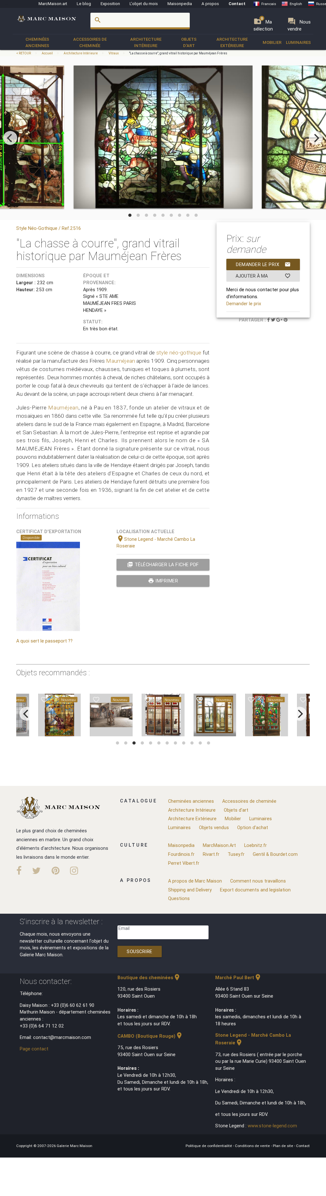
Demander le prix (263, 264)
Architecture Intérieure (145, 42)
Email (124, 928)
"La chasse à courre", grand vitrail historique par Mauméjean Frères (178, 53)
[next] (316, 138)
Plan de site (283, 1145)
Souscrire (139, 951)
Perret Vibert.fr (183, 863)
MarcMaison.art (53, 3)
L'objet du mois (144, 3)
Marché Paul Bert (238, 977)
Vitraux (113, 53)
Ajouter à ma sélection (263, 277)
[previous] (10, 138)
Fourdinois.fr (181, 854)
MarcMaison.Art (219, 845)
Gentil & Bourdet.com (275, 854)
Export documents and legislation (255, 890)
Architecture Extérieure (232, 42)
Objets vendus (214, 827)
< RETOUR (24, 53)
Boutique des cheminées (149, 977)
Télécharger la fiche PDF (163, 564)
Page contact (34, 1049)
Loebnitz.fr (255, 845)
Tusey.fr (236, 854)
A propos (210, 3)
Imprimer (163, 581)
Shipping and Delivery (190, 890)
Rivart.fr (211, 854)
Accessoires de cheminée (90, 42)
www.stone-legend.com (272, 1126)
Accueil (47, 53)
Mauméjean (120, 360)
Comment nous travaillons (258, 881)
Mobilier (272, 42)
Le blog (84, 3)
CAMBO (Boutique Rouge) (150, 1036)
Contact (237, 3)
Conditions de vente (253, 1145)
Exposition (110, 3)
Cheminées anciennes (37, 42)
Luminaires (298, 42)
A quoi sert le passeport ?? (44, 641)
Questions (179, 898)
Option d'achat (252, 827)
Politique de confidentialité (209, 1145)
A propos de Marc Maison (195, 881)
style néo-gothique (179, 352)
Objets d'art (188, 42)
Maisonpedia (179, 3)
